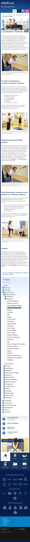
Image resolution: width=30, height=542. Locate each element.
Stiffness (9, 353)
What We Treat (8, 292)
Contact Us (7, 412)
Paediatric (9, 370)
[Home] (7, 14)
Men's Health (9, 395)
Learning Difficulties (11, 379)
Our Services (8, 403)
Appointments (8, 407)
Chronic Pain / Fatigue (12, 372)
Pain (8, 342)
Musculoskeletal (19, 14)
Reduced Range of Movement (16, 344)
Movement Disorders (13, 337)
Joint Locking (11, 332)
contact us (13, 159)
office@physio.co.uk (11, 428)
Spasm (9, 351)
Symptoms (26, 14)
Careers (5, 522)
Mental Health (10, 393)
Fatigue (9, 317)
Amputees (9, 375)
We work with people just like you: (15, 502)
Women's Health (10, 382)
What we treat (12, 14)
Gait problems (11, 319)
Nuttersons (22, 529)
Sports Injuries (9, 363)
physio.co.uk (4, 529)
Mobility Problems (12, 335)
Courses (6, 410)
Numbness (10, 339)
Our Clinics (7, 290)
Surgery (8, 366)
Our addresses (10, 433)
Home (5, 285)
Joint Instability (11, 330)
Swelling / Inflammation (14, 355)
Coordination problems (7, 16)
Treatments (7, 400)
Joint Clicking (11, 328)
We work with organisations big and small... (15, 474)
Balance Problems (12, 303)
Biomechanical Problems (14, 305)
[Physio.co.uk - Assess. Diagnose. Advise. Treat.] (8, 3)
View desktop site (6, 531)
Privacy (5, 524)
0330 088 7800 (8, 7)
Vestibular (8, 397)
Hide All (4, 282)
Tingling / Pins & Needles (14, 357)
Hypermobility (11, 323)
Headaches (10, 321)
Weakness (10, 360)
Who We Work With (10, 405)
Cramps (9, 310)
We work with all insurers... (15, 488)
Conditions (10, 296)
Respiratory (9, 384)
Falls (8, 314)
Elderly (8, 388)
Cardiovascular (10, 386)
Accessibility (6, 520)
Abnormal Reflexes (13, 301)
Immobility (10, 326)
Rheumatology (10, 377)
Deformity (10, 312)
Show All (9, 282)
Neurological (9, 368)
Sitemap (5, 519)
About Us (7, 288)
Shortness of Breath (13, 348)
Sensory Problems (12, 346)
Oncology (8, 391)
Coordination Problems (14, 308)
